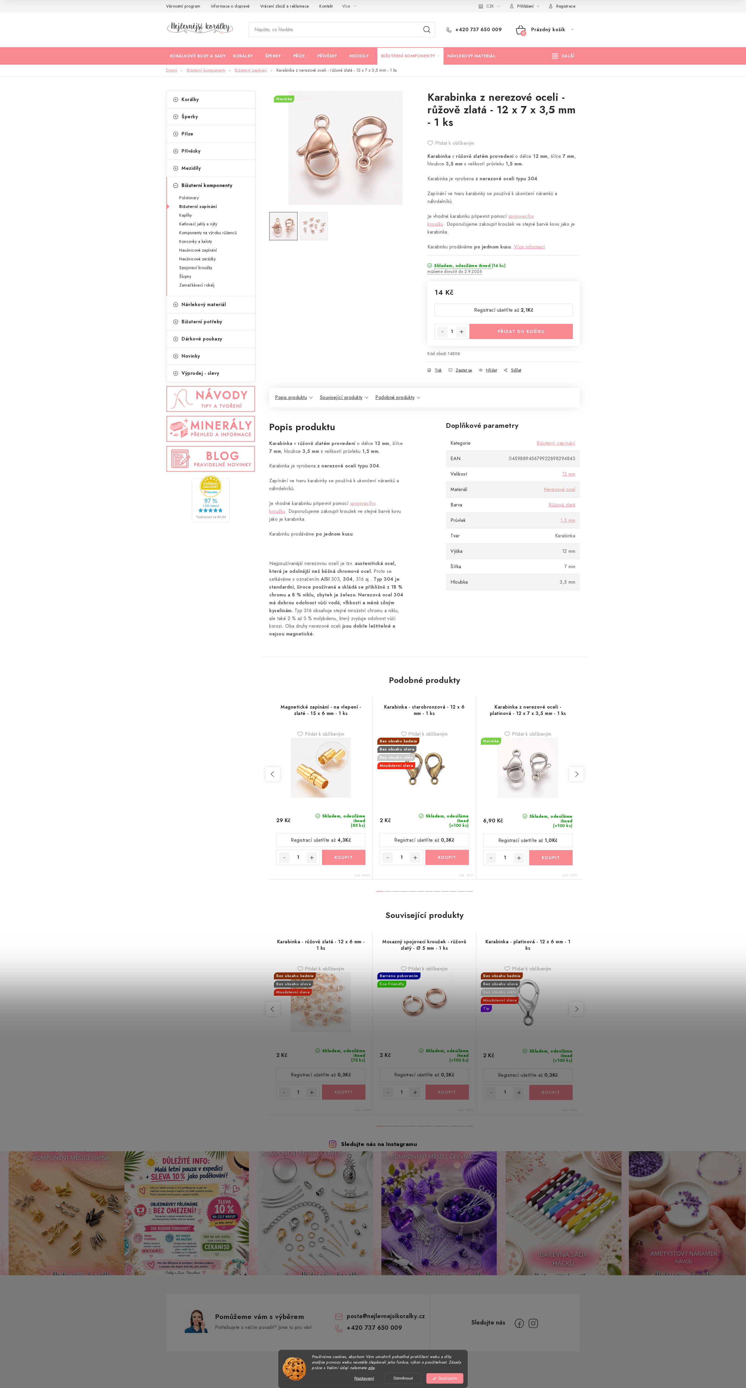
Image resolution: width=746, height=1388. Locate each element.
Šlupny (185, 276)
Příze (187, 133)
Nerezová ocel (560, 489)
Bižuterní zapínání (198, 206)
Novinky (191, 356)
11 (469, 891)
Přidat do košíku (521, 331)
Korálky (190, 99)
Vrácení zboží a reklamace (284, 6)
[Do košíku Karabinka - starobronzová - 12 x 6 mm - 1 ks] (447, 857)
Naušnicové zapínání (198, 250)
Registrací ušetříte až (503, 310)
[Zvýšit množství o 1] (461, 331)
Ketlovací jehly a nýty (198, 224)
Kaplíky (185, 215)
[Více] (563, 56)
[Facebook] (519, 1323)
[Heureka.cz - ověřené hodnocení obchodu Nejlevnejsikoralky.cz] (210, 499)
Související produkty (341, 397)
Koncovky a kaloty (195, 241)
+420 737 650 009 (478, 30)
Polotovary (189, 198)
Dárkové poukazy (202, 338)
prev (273, 774)
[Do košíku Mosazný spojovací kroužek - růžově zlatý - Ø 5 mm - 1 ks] (447, 1092)
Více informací (529, 246)
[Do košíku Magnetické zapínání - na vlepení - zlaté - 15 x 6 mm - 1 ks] (343, 857)
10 (461, 891)
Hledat (427, 29)
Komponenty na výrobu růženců (208, 233)
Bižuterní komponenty (207, 185)
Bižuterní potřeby (202, 321)
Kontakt (326, 6)
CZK (490, 6)
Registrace (565, 6)
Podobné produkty (394, 397)
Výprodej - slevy (200, 373)
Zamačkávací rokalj (196, 285)
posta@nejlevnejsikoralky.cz (386, 1316)
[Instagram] (533, 1323)
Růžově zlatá (562, 504)
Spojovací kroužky (195, 268)
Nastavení (364, 1378)
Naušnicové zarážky (197, 259)
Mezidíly (191, 168)
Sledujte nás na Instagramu (379, 1144)
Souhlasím (447, 1378)
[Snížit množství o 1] (442, 331)
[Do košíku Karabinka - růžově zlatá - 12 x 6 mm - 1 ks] (343, 1092)
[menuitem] (197, 56)
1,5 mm (567, 520)
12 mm (569, 474)
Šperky (190, 116)
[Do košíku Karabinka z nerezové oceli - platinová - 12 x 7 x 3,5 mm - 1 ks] (551, 857)
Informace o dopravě (230, 6)
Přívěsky (191, 151)
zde (371, 1368)
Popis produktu (291, 397)
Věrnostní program (183, 6)
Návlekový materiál (204, 304)
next (576, 774)
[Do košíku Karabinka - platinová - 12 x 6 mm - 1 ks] (551, 1092)
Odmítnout (403, 1378)
